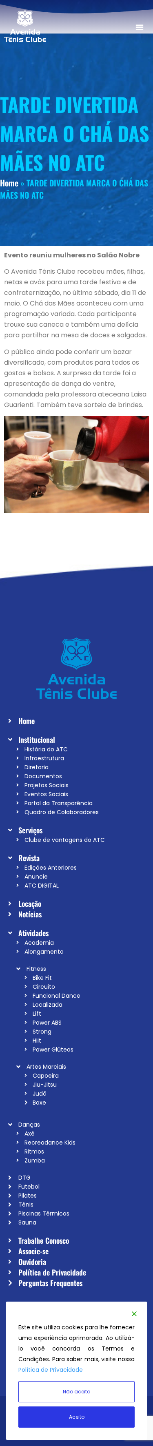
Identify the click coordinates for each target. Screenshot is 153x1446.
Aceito (76, 1416)
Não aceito (76, 1391)
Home (9, 183)
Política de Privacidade (50, 1370)
